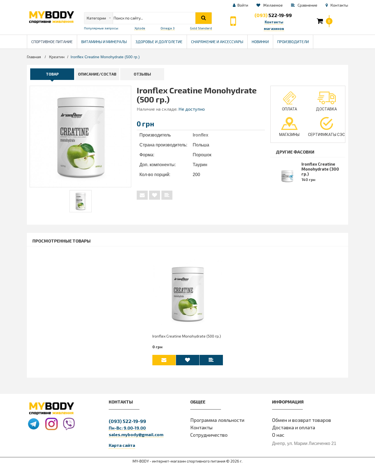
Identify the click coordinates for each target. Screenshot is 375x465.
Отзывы (142, 74)
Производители (295, 39)
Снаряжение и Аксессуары (217, 41)
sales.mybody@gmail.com (136, 434)
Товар (52, 74)
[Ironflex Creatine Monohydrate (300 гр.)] (80, 201)
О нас (278, 435)
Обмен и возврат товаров (301, 420)
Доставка (326, 109)
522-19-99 (273, 15)
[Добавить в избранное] (187, 360)
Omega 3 (168, 28)
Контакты (201, 427)
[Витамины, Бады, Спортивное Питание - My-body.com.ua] (51, 17)
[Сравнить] (166, 195)
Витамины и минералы (104, 41)
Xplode (140, 28)
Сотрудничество (209, 435)
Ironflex (200, 135)
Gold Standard (201, 28)
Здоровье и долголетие (161, 39)
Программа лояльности (217, 420)
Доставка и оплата (293, 427)
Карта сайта (122, 445)
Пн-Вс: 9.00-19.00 (127, 427)
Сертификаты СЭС (326, 134)
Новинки (260, 41)
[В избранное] (154, 195)
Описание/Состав (97, 74)
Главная (34, 56)
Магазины (289, 134)
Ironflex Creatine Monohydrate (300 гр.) (320, 169)
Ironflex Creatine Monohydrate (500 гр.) (186, 336)
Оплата (289, 109)
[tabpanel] (80, 201)
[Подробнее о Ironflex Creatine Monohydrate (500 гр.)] (187, 294)
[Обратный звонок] (233, 21)
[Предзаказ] (142, 195)
